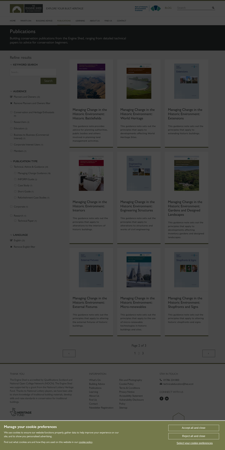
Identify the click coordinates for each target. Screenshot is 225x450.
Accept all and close (193, 427)
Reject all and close (193, 436)
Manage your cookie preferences (30, 427)
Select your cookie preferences (195, 443)
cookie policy (85, 442)
